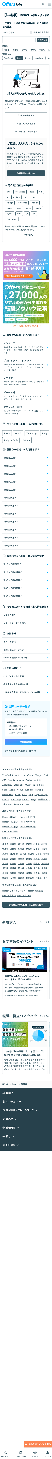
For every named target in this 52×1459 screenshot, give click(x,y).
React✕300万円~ (10, 816)
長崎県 (44, 873)
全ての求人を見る (27, 123)
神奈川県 (14, 853)
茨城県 (13, 848)
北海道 (6, 49)
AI (7, 197)
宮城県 (33, 49)
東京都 (5, 853)
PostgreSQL (12, 219)
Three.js (39, 789)
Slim (4, 804)
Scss (41, 784)
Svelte (12, 789)
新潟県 (23, 853)
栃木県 (21, 848)
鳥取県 (5, 868)
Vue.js (38, 208)
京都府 (13, 863)
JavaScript (39, 58)
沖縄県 (39, 878)
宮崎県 (21, 878)
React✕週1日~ (24, 895)
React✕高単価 (9, 895)
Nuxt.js (11, 780)
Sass (4, 789)
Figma (9, 208)
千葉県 (44, 848)
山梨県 (5, 858)
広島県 (29, 868)
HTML (45, 775)
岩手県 (24, 49)
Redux (29, 780)
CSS (4, 780)
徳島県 (44, 868)
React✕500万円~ (10, 821)
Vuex (35, 784)
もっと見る (45, 922)
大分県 (13, 878)
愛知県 (37, 858)
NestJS (37, 780)
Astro (18, 794)
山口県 (37, 868)
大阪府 (21, 863)
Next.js (28, 58)
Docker (35, 202)
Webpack (18, 784)
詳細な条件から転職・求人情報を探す (26, 904)
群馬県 (29, 848)
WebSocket (7, 794)
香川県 (5, 873)
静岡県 (29, 858)
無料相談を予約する (26, 173)
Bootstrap (16, 799)
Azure (28, 208)
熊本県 (5, 878)
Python (16, 197)
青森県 (15, 49)
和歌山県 (45, 863)
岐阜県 (21, 858)
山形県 (44, 844)
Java (19, 208)
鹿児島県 (30, 878)
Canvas (25, 799)
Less (27, 804)
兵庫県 (29, 863)
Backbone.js (44, 799)
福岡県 (29, 873)
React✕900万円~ (10, 831)
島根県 (13, 868)
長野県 (13, 858)
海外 (45, 878)
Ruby (44, 433)
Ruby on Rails (11, 440)
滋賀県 (5, 863)
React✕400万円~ (28, 816)
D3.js (33, 799)
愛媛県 (13, 873)
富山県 (31, 853)
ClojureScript (41, 794)
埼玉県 (37, 848)
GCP (34, 197)
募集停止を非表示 (42, 32)
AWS (8, 191)
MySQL (9, 213)
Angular (20, 780)
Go (26, 197)
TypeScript (8, 58)
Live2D (5, 799)
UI (27, 213)
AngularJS (7, 784)
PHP (19, 213)
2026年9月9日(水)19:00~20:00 (25, 995)
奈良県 (37, 863)
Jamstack (18, 804)
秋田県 (42, 49)
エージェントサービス (27, 131)
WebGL (19, 789)
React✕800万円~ (28, 826)
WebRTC (29, 789)
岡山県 (21, 868)
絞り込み (43, 39)
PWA (24, 794)
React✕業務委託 (35, 890)
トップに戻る (26, 235)
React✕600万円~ (28, 821)
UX (34, 213)
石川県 (39, 853)
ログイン (33, 750)
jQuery (28, 784)
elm (10, 804)
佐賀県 (37, 873)
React (19, 58)
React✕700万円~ (10, 826)
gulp (30, 794)
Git (40, 191)
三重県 (44, 858)
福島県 (5, 848)
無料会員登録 (26, 741)
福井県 (46, 853)
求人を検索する (27, 115)
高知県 (21, 873)
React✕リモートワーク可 (14, 890)
